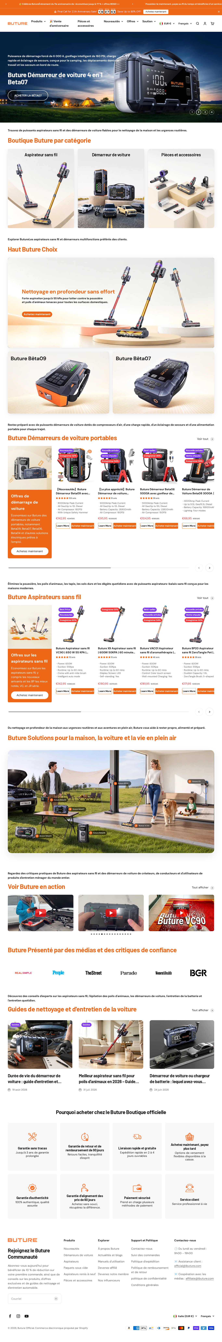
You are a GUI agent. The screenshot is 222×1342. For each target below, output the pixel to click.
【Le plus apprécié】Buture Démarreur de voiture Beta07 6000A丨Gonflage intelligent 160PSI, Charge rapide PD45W (116, 491)
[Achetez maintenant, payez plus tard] (189, 1147)
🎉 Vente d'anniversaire (59, 23)
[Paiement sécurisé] (137, 1196)
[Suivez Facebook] (10, 1316)
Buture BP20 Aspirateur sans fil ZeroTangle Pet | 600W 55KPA (198, 651)
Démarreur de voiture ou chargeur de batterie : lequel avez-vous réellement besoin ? (180, 1079)
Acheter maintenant (82, 525)
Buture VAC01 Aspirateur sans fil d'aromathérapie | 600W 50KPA (157, 651)
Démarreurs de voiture (78, 1255)
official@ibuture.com (187, 1266)
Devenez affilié (107, 1268)
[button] (91, 934)
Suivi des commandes (145, 1255)
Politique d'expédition (145, 1261)
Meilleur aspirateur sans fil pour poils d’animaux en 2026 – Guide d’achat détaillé (107, 1079)
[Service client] (189, 1196)
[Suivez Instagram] (18, 1316)
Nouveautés (112, 21)
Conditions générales (145, 1285)
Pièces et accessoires (86, 23)
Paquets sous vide (76, 1268)
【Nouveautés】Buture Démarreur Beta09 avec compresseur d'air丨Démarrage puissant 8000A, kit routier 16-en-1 (75, 491)
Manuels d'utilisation (111, 1261)
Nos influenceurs (109, 1280)
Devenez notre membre (113, 1274)
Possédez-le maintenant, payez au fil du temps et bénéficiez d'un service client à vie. (140, 4)
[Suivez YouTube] (26, 1316)
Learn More (63, 525)
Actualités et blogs (110, 1255)
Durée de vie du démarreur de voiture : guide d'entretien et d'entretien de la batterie (34, 1079)
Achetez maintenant (155, 11)
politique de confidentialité (149, 1278)
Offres (131, 21)
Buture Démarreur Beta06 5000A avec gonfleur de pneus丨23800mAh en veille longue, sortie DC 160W (159, 491)
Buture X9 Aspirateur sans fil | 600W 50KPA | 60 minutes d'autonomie (117, 651)
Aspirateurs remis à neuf (80, 1274)
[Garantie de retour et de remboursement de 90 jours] (85, 1147)
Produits (36, 21)
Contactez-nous (141, 1248)
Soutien (147, 21)
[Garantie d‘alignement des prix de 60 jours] (85, 1196)
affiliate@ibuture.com (200, 1278)
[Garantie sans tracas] (32, 1147)
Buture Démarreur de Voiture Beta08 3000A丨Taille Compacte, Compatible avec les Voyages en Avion (198, 491)
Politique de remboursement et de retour (150, 1270)
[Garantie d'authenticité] (32, 1196)
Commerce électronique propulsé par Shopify (61, 1328)
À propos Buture (108, 1248)
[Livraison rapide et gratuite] (137, 1147)
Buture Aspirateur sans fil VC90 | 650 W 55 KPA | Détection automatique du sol (73, 651)
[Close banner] (218, 11)
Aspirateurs (71, 1261)
